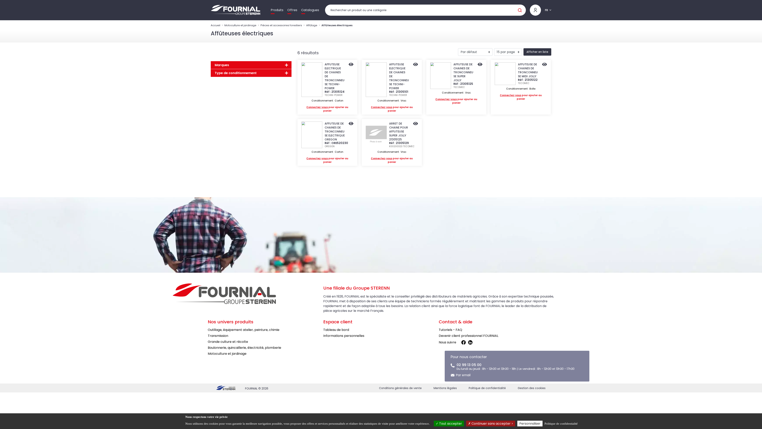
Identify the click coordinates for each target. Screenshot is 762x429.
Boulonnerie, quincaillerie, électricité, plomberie (244, 347)
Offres (292, 10)
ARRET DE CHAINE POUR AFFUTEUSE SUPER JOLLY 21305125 (398, 131)
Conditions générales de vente (400, 388)
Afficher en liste (537, 52)
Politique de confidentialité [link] (561, 423)
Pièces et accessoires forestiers (281, 25)
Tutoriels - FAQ (450, 330)
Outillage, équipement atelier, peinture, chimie (243, 330)
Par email (463, 375)
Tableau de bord (336, 330)
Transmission (218, 335)
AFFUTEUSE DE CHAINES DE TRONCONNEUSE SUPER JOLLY (463, 72)
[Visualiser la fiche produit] (351, 64)
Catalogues (310, 10)
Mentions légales (445, 388)
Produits (277, 10)
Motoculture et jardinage (240, 25)
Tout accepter (450, 423)
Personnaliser (530, 423)
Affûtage (311, 25)
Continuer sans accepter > (492, 423)
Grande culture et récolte (228, 341)
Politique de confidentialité (487, 388)
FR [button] (546, 10)
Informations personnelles (343, 335)
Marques (222, 65)
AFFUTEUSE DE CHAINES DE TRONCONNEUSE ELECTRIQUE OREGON (335, 131)
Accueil (215, 25)
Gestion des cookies (532, 388)
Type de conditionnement (236, 73)
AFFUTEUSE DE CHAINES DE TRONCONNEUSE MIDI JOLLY (528, 70)
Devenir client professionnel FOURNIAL (468, 335)
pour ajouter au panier (327, 108)
